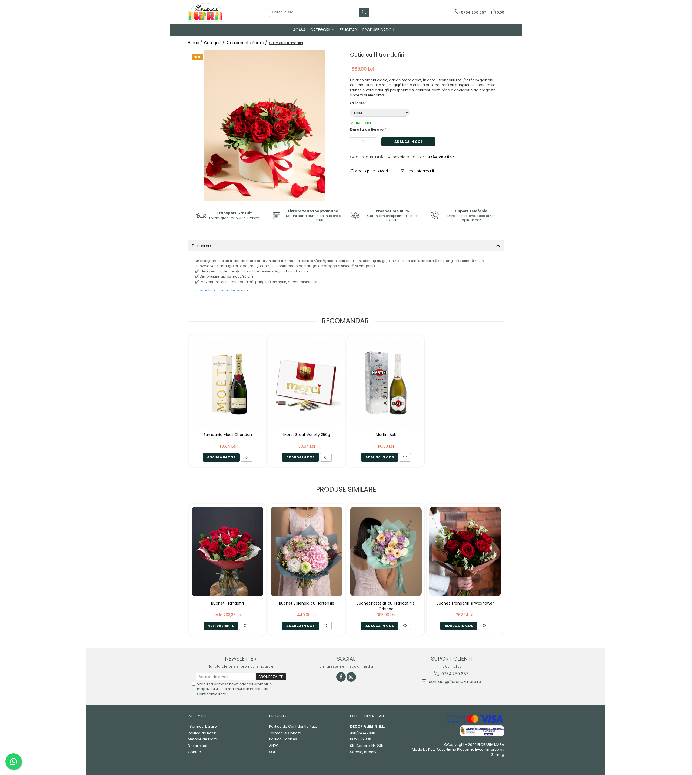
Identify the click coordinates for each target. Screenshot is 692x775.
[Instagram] (351, 677)
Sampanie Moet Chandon (227, 434)
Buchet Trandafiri (227, 603)
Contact (195, 752)
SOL (272, 752)
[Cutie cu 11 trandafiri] (265, 125)
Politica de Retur (202, 733)
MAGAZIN (278, 716)
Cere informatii (419, 171)
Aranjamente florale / (247, 42)
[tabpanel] (265, 125)
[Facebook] (341, 677)
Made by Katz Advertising (434, 749)
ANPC (274, 745)
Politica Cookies (283, 739)
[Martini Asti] (386, 383)
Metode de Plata (202, 739)
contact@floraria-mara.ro (454, 681)
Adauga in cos (408, 141)
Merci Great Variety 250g (306, 434)
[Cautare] (364, 12)
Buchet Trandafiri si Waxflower (465, 603)
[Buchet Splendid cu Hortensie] (306, 551)
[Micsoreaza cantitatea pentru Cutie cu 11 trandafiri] (354, 141)
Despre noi (197, 745)
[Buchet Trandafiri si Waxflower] (465, 551)
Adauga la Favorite (373, 171)
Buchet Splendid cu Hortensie (306, 603)
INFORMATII (198, 716)
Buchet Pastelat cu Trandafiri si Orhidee (386, 605)
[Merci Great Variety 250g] (306, 383)
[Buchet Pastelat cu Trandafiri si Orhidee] (386, 551)
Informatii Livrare (202, 726)
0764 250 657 (454, 674)
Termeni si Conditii (285, 733)
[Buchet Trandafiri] (227, 551)
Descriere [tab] (201, 245)
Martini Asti (386, 434)
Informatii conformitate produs (221, 290)
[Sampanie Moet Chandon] (227, 383)
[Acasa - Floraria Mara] (215, 12)
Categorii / (214, 42)
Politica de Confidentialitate (293, 726)
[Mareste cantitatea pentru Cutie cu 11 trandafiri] (372, 141)
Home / (195, 42)
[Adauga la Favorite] (246, 457)
